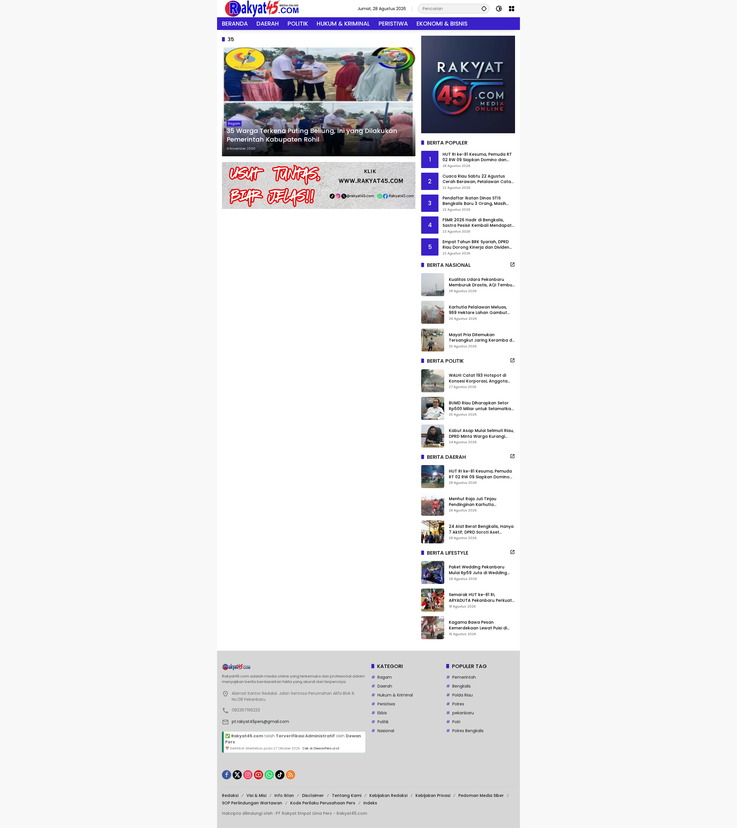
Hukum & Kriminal (395, 695)
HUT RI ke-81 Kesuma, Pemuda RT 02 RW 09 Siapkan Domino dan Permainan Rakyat (477, 157)
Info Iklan (284, 795)
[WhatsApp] (269, 774)
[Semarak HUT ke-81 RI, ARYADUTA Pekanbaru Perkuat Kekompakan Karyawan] (432, 600)
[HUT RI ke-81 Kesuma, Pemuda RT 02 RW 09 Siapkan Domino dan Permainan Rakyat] (432, 476)
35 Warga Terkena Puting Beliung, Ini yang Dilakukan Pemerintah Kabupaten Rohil (312, 135)
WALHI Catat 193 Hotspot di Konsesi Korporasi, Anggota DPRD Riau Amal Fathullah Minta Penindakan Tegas (482, 378)
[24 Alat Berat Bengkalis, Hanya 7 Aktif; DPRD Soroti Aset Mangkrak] (432, 531)
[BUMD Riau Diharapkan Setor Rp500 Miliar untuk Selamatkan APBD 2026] (432, 408)
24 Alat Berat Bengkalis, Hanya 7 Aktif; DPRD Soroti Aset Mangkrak (481, 529)
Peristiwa (386, 704)
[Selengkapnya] (512, 264)
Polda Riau (462, 695)
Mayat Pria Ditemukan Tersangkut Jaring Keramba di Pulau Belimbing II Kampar (481, 337)
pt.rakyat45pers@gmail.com (260, 721)
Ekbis (382, 713)
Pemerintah (464, 677)
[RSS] (290, 774)
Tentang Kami (346, 795)
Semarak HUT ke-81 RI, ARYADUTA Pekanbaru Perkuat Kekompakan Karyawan (480, 597)
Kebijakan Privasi (432, 795)
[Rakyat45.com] (261, 8)
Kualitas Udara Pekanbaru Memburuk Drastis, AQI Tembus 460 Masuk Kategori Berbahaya (481, 282)
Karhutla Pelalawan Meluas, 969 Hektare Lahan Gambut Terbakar (478, 310)
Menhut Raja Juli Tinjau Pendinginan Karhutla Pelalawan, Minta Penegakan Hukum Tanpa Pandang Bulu (479, 501)
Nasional (385, 731)
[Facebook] (226, 774)
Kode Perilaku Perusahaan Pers (322, 803)
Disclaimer (313, 795)
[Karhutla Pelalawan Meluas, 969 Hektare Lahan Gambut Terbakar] (432, 312)
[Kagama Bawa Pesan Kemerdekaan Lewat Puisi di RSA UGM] (432, 627)
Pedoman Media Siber (481, 795)
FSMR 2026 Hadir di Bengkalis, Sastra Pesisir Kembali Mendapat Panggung (477, 223)
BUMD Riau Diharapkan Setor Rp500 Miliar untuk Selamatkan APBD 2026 (481, 406)
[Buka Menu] (511, 8)
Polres (458, 704)
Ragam (234, 123)
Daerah (384, 686)
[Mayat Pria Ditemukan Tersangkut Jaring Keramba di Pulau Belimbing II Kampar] (432, 339)
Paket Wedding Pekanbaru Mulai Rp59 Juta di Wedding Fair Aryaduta (478, 570)
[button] (484, 8)
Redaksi (230, 795)
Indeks (370, 803)
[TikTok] (279, 774)
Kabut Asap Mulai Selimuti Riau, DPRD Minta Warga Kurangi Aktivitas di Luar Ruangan (481, 433)
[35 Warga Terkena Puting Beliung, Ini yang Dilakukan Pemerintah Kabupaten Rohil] (318, 101)
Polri (456, 722)
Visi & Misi (256, 795)
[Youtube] (258, 774)
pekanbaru (463, 713)
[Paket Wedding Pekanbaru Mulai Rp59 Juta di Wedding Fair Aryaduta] (432, 572)
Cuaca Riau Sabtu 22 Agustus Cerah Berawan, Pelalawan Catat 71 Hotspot (477, 179)
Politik (383, 722)
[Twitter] (237, 774)
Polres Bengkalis (468, 731)
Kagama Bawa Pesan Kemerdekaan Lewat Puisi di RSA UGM (478, 625)
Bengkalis (461, 686)
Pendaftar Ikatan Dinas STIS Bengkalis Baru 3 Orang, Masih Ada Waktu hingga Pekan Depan (476, 201)
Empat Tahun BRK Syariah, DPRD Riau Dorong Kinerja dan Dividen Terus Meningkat (475, 244)
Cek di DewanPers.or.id (320, 748)
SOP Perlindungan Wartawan (252, 803)
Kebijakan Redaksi (388, 795)
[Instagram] (247, 774)
